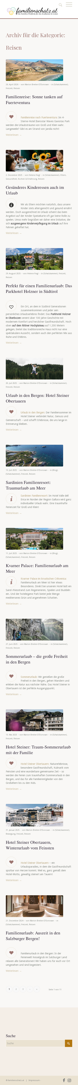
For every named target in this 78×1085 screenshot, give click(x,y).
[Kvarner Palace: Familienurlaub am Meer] (34, 538)
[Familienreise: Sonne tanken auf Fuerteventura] (34, 70)
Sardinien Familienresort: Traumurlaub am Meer (28, 485)
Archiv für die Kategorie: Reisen (35, 41)
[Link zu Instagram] (69, 1080)
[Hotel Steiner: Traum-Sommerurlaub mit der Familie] (34, 720)
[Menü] (67, 8)
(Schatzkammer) (61, 84)
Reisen (17, 88)
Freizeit (9, 88)
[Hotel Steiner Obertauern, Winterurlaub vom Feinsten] (34, 815)
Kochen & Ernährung (27, 179)
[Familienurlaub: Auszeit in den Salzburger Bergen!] (34, 906)
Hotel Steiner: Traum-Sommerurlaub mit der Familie (38, 749)
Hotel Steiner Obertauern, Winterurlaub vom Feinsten (30, 845)
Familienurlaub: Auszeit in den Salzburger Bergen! (33, 935)
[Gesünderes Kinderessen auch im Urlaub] (34, 160)
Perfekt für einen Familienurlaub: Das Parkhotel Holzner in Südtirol (39, 288)
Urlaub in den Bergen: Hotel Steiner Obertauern (37, 398)
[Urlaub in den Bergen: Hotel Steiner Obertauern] (34, 368)
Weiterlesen (14, 134)
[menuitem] (67, 8)
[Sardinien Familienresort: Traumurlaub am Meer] (34, 455)
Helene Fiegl (34, 175)
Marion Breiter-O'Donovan (37, 84)
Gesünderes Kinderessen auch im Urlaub (35, 190)
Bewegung (10, 834)
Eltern (63, 175)
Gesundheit (11, 179)
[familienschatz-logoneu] (32, 11)
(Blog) (55, 470)
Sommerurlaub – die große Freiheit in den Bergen (37, 659)
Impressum (34, 1080)
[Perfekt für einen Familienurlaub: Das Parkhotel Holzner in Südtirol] (34, 259)
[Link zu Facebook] (64, 1080)
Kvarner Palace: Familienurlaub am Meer (37, 568)
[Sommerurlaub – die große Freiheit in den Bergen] (34, 629)
